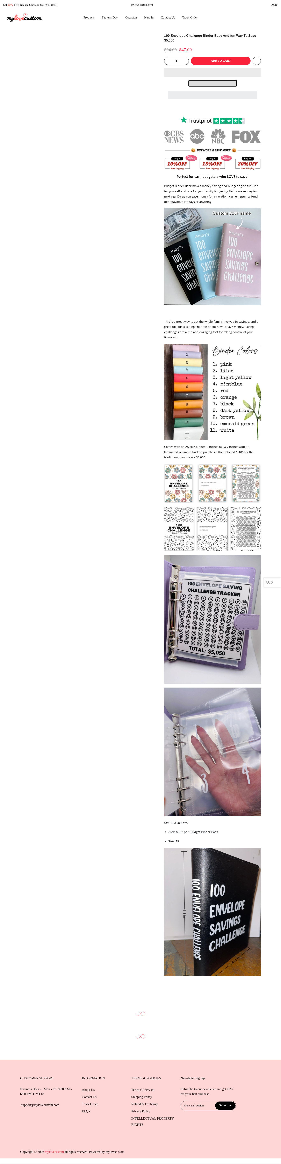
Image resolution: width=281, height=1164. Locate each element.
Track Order (190, 17)
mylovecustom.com (142, 4)
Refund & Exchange (144, 1104)
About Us (88, 1089)
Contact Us (168, 17)
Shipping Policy (141, 1097)
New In (149, 17)
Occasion (131, 17)
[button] (212, 72)
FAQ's (86, 1111)
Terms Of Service (142, 1089)
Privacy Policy (140, 1111)
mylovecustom (115, 1152)
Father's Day (110, 17)
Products (89, 17)
